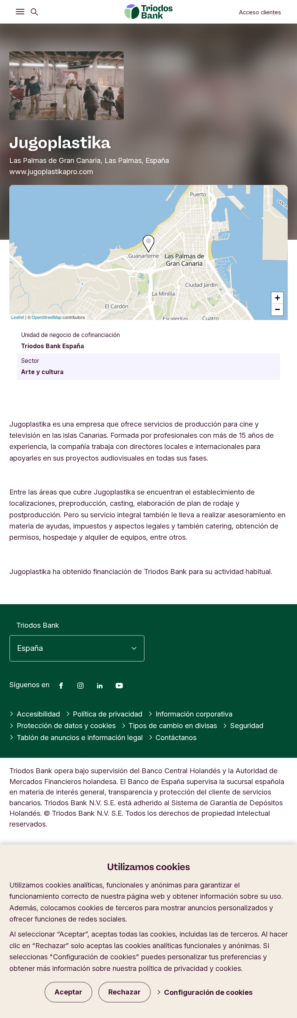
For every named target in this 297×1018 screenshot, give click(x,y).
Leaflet (17, 317)
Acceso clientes (260, 12)
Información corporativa (193, 714)
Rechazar (124, 992)
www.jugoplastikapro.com (51, 171)
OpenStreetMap (46, 317)
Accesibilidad (38, 714)
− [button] (277, 309)
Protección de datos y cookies (66, 725)
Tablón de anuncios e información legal (80, 737)
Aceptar (68, 992)
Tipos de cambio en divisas (172, 725)
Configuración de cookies (208, 992)
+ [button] (277, 298)
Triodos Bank (37, 625)
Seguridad (246, 725)
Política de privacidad (107, 714)
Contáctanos (175, 737)
